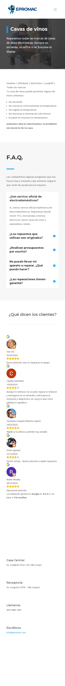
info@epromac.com (16, 632)
